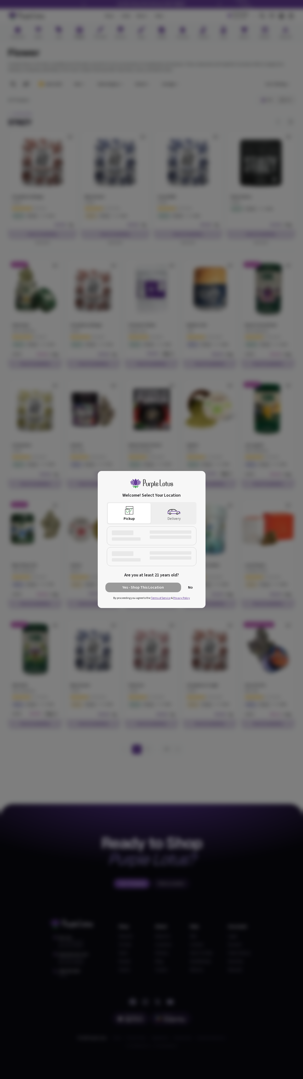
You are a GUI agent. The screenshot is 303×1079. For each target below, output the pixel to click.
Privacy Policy (181, 598)
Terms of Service (161, 598)
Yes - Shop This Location (143, 587)
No (190, 587)
